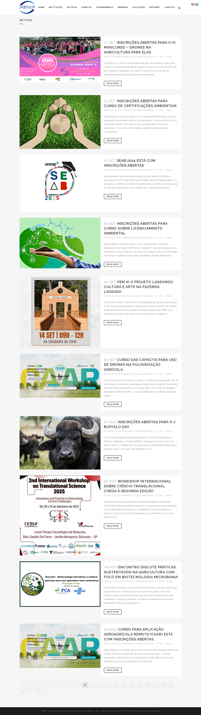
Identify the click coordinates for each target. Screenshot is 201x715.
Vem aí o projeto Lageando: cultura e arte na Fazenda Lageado (139, 287)
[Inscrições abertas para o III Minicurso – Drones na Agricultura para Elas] (60, 59)
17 (155, 685)
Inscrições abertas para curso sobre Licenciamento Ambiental (135, 228)
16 (147, 685)
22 (38, 691)
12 (116, 685)
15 (139, 685)
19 (171, 685)
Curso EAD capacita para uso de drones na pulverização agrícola (140, 365)
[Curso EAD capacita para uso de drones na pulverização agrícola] (60, 376)
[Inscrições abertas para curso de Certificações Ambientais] (60, 122)
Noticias (128, 56)
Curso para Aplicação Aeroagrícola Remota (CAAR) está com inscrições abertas (138, 634)
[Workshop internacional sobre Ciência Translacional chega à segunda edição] (60, 515)
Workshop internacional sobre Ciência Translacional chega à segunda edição (137, 486)
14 (132, 685)
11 (108, 685)
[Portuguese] (197, 4)
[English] (193, 4)
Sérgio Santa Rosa (144, 56)
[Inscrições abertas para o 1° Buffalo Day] (60, 443)
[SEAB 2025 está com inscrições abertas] (60, 183)
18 (163, 685)
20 (22, 691)
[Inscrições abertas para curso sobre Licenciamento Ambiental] (60, 243)
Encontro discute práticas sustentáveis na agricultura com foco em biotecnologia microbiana (141, 572)
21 (30, 691)
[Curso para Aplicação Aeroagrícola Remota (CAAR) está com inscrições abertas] (60, 646)
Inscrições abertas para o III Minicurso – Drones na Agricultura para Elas (140, 47)
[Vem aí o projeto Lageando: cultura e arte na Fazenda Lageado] (60, 312)
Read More (113, 83)
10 (100, 685)
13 (124, 685)
